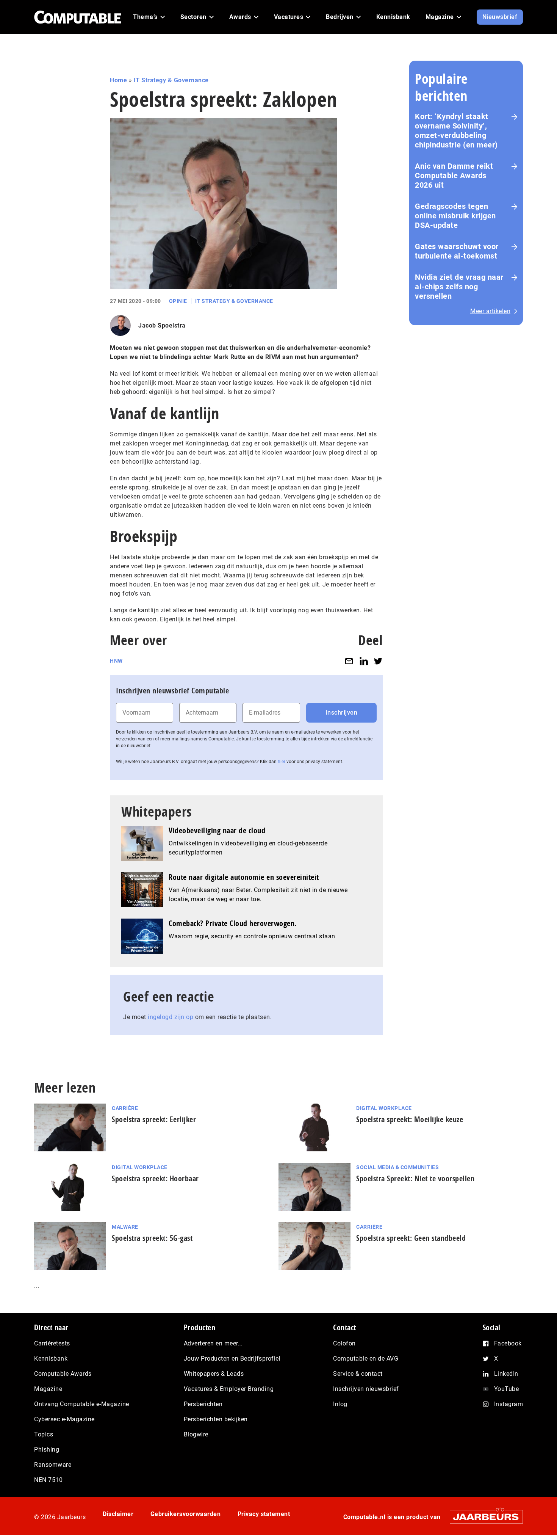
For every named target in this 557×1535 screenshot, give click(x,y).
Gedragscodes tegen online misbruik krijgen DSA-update (455, 216)
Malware (125, 1227)
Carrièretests (52, 1343)
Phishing (46, 1449)
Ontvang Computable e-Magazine (81, 1404)
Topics (43, 1434)
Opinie (178, 301)
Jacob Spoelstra (162, 325)
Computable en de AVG (365, 1358)
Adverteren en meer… (213, 1343)
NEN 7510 (48, 1479)
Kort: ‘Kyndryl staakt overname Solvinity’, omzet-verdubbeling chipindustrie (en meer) (456, 130)
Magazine (48, 1388)
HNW (116, 661)
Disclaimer (118, 1514)
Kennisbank (50, 1358)
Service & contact (358, 1373)
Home (118, 80)
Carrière (125, 1108)
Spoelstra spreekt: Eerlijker (154, 1119)
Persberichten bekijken (216, 1419)
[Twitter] (378, 661)
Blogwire (196, 1434)
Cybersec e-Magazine (64, 1419)
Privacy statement (264, 1514)
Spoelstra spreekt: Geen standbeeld (411, 1238)
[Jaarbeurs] (482, 1516)
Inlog (340, 1404)
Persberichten (203, 1404)
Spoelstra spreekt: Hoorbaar (155, 1178)
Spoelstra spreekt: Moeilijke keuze (409, 1119)
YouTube (506, 1388)
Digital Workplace (384, 1108)
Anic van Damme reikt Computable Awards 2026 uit (454, 175)
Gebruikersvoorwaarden (185, 1514)
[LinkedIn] (363, 661)
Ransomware (52, 1464)
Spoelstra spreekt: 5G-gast (152, 1238)
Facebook (508, 1343)
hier (281, 761)
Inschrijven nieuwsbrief (366, 1388)
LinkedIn (506, 1373)
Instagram (508, 1404)
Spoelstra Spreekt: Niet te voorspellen (415, 1178)
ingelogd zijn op (170, 1017)
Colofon (344, 1343)
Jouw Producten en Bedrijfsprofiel (232, 1358)
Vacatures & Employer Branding (229, 1388)
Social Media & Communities (397, 1167)
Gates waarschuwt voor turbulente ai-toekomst (457, 251)
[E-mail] (349, 661)
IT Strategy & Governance (171, 80)
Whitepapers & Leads (214, 1373)
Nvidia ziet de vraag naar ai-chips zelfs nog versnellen (459, 287)
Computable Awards (63, 1373)
